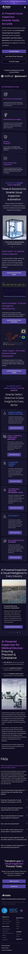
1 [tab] (10, 247)
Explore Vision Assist (14, 454)
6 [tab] (20, 632)
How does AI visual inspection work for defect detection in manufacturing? (14, 838)
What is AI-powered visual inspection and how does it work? (13, 766)
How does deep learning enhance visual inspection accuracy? (12, 809)
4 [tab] (17, 247)
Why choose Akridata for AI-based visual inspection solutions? (12, 817)
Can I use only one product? (10, 824)
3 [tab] (14, 247)
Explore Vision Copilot (15, 481)
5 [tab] (19, 247)
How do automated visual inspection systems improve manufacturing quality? (13, 792)
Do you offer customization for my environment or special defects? (12, 830)
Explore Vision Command (16, 428)
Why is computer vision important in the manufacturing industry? (13, 846)
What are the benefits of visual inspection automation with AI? (11, 801)
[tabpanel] (14, 230)
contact (19, 939)
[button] (25, 7)
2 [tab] (12, 247)
